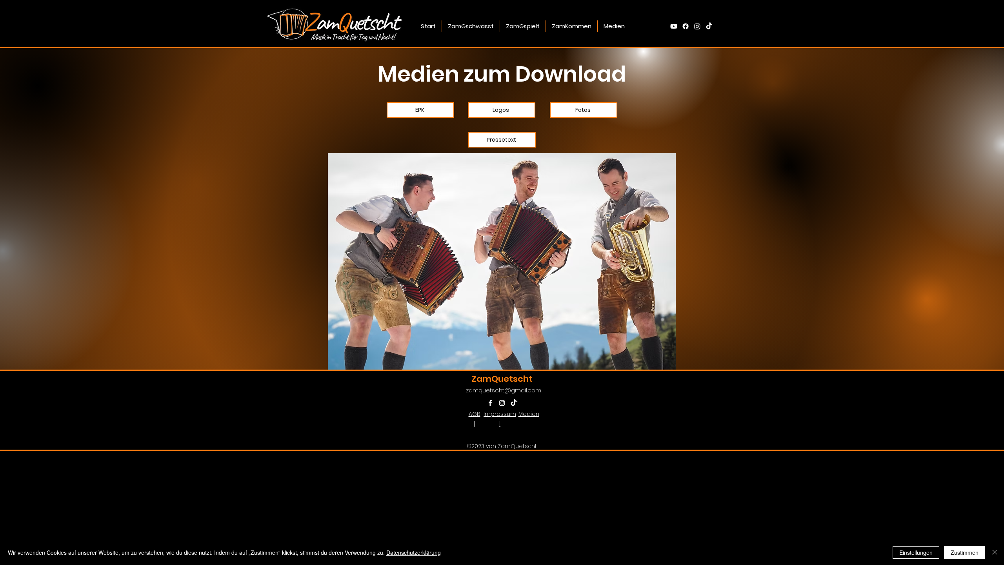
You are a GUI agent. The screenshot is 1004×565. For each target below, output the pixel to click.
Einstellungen (916, 552)
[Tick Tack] (709, 26)
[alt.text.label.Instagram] (697, 26)
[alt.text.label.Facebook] (685, 26)
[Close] (994, 552)
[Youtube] (674, 26)
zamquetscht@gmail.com (503, 390)
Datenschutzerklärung (413, 552)
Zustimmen (965, 552)
